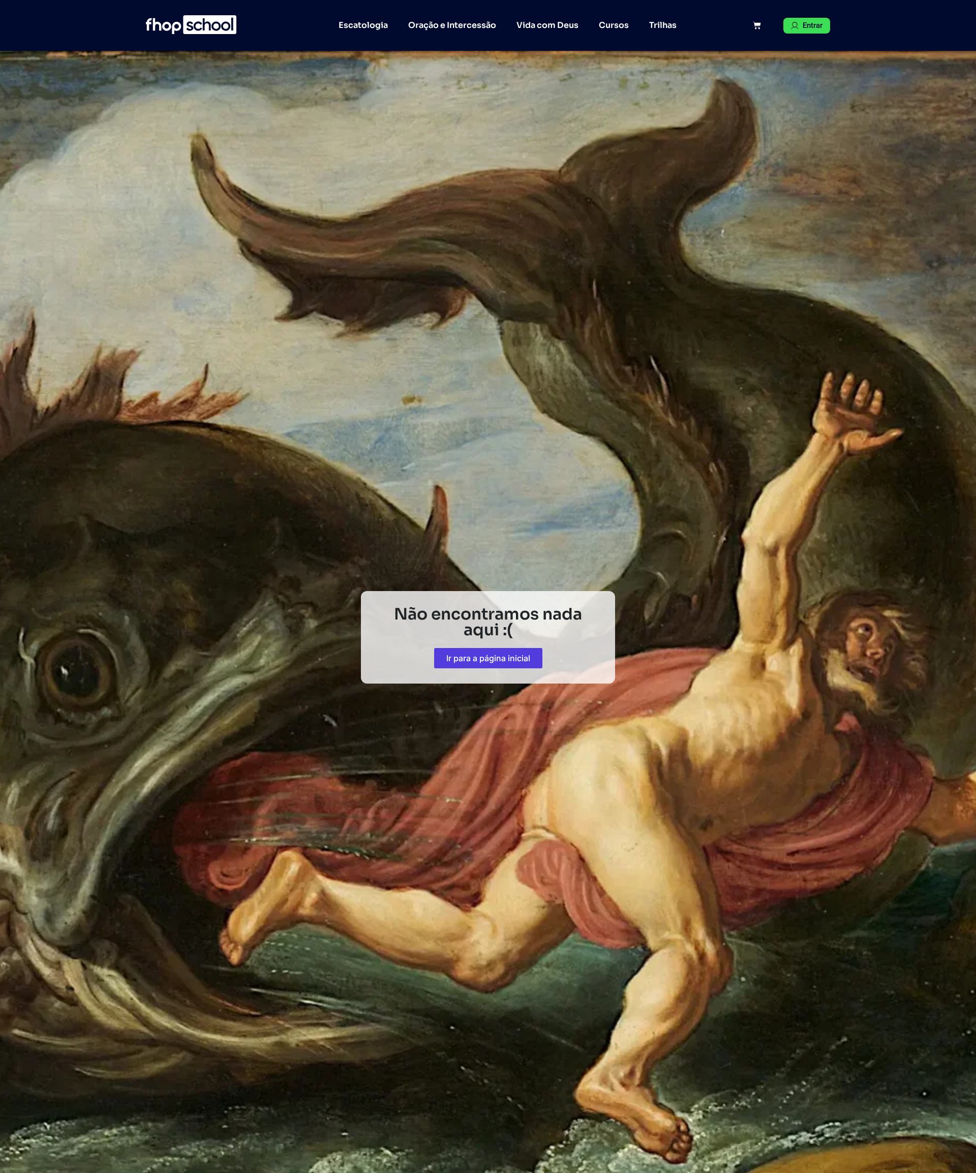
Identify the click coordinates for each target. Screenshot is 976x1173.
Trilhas (663, 25)
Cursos (614, 25)
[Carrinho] (757, 25)
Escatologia (363, 25)
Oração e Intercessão (452, 25)
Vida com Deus (547, 25)
